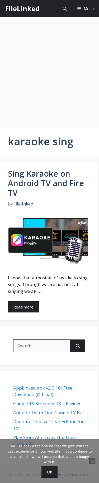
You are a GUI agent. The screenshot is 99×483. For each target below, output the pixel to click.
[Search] (77, 345)
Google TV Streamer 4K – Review (46, 403)
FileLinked (22, 8)
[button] (65, 8)
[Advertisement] (49, 69)
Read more (23, 307)
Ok (49, 472)
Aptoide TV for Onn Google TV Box (49, 412)
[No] (92, 461)
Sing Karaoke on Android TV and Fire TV (46, 183)
